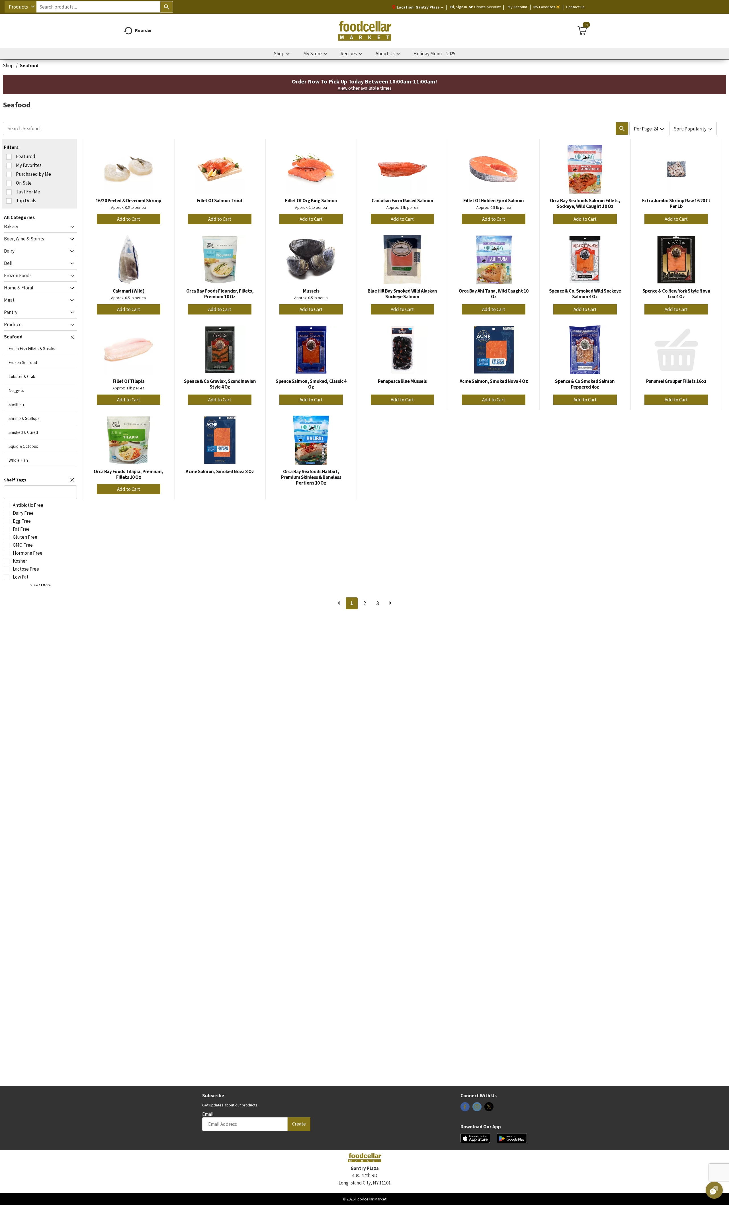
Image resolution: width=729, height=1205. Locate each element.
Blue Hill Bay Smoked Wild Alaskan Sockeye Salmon (402, 294)
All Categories (19, 217)
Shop (8, 65)
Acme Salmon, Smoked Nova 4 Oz (494, 381)
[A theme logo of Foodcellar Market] (364, 30)
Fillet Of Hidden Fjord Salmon (493, 200)
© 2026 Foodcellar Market (364, 1199)
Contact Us (575, 6)
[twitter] (488, 1108)
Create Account (487, 6)
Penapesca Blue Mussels (402, 381)
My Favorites (544, 6)
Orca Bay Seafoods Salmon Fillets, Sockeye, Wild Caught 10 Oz (585, 203)
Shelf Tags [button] (15, 480)
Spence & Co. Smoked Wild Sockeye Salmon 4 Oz (585, 294)
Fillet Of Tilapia (129, 381)
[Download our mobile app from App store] (475, 1138)
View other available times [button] (365, 88)
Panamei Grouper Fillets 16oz (676, 381)
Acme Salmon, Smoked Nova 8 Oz (220, 471)
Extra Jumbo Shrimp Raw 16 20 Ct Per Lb (676, 203)
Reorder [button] (143, 30)
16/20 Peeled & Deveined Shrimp (128, 200)
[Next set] (390, 603)
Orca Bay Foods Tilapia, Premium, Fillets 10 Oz (128, 474)
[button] (429, 7)
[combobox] (20, 7)
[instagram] (477, 1108)
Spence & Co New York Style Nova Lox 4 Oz (676, 294)
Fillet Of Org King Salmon (311, 200)
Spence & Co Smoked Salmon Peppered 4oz (585, 384)
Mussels (311, 291)
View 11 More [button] (40, 585)
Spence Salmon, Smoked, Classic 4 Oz (311, 384)
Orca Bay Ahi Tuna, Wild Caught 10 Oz (494, 294)
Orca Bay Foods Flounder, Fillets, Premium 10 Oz (220, 294)
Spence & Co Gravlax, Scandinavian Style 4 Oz (220, 384)
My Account (517, 6)
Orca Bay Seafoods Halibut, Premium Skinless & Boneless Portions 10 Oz (311, 477)
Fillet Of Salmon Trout (220, 200)
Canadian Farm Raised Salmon (402, 200)
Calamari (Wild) (129, 291)
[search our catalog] (166, 6)
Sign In (461, 6)
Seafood (29, 65)
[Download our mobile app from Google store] (512, 1138)
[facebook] (465, 1108)
